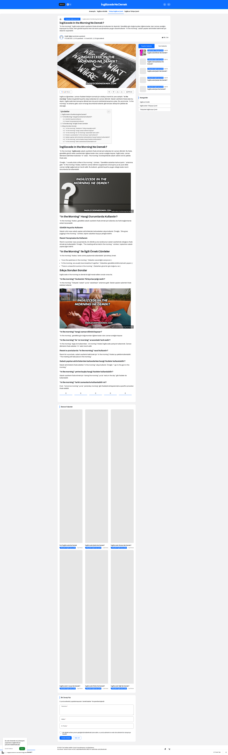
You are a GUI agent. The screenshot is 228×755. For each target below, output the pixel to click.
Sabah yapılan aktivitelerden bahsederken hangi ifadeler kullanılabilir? (87, 137)
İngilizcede (76, 151)
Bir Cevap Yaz (66, 697)
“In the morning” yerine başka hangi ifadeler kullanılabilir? (83, 139)
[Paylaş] (225, 752)
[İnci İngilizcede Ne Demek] (71, 479)
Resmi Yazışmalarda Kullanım (74, 121)
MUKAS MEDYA (86, 749)
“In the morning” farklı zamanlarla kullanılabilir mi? (80, 141)
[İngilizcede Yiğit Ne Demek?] (122, 619)
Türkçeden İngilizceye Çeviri (148, 109)
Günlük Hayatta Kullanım (73, 119)
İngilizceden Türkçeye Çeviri (148, 106)
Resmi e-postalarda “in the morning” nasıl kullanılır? (81, 135)
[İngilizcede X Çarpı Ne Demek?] (71, 619)
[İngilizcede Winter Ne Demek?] (154, 52)
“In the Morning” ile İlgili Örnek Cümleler (75, 123)
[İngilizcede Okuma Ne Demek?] (122, 479)
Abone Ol (62, 4)
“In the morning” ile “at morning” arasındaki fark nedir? (82, 132)
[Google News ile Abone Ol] (66, 92)
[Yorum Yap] (113, 92)
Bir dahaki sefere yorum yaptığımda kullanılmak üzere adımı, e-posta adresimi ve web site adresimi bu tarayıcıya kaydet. (96, 733)
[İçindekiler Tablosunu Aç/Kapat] (108, 111)
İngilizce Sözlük (145, 102)
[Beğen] (109, 92)
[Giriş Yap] (169, 4)
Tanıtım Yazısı (67, 749)
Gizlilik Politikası (9, 748)
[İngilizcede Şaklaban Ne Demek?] (154, 61)
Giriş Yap (77, 738)
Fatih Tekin (68, 36)
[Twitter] (169, 749)
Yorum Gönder (65, 738)
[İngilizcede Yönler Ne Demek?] (96, 619)
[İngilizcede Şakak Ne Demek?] (154, 80)
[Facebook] (165, 749)
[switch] (69, 4)
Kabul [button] (22, 748)
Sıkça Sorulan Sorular (69, 126)
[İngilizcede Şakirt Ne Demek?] (154, 71)
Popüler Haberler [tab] (146, 46)
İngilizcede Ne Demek (114, 4)
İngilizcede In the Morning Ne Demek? (74, 114)
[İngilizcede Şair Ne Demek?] (154, 89)
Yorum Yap (218, 752)
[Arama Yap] (164, 4)
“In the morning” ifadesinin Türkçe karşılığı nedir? (80, 128)
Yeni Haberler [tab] (162, 46)
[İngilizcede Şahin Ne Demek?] (96, 479)
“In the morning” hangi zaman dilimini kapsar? (79, 130)
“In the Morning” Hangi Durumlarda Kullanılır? (77, 117)
